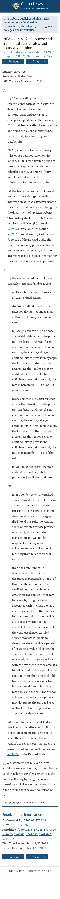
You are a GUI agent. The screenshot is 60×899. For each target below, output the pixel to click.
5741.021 (32, 834)
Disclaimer (17, 871)
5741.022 (45, 834)
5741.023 (8, 839)
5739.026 (13, 239)
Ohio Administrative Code (21, 52)
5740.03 (7, 834)
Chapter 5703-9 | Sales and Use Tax (27, 56)
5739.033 (13, 754)
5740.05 (19, 834)
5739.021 (13, 229)
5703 (47, 52)
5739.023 (13, 234)
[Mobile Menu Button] (3, 6)
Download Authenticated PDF (25, 80)
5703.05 (29, 820)
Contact (34, 871)
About (46, 871)
